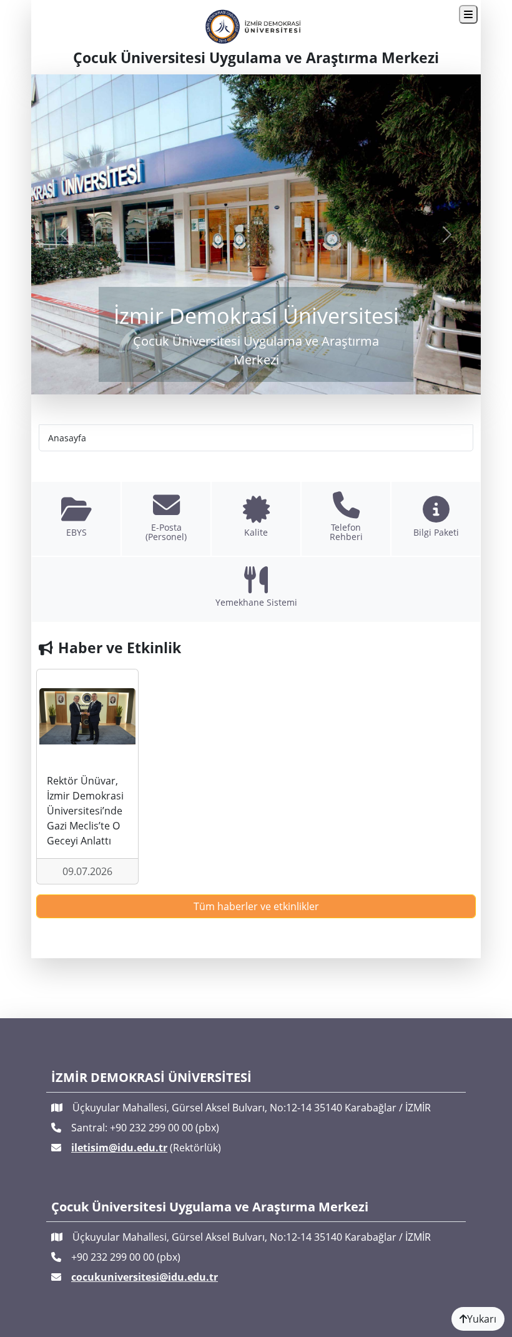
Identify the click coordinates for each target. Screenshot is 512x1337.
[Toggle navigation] (468, 14)
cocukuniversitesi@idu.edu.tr (144, 1277)
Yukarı (481, 1319)
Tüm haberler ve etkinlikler (256, 906)
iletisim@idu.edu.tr (119, 1147)
